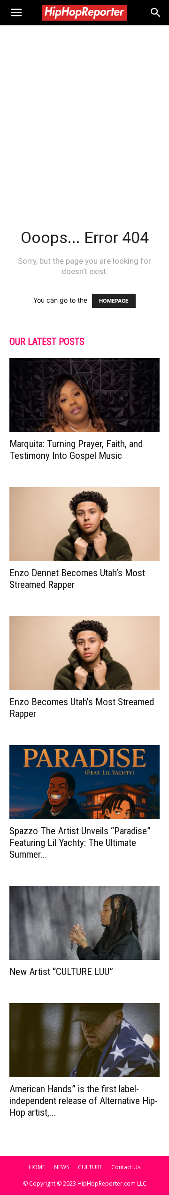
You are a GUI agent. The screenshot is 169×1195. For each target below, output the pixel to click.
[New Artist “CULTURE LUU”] (84, 923)
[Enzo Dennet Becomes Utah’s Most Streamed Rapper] (84, 524)
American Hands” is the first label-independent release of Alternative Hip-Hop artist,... (83, 1100)
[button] (16, 12)
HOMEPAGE (114, 300)
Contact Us (125, 1167)
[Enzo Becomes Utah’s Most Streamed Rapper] (84, 653)
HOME (37, 1167)
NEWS (61, 1167)
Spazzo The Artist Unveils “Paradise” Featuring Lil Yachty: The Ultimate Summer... (80, 842)
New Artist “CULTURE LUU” (61, 971)
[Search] (156, 12)
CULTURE (90, 1167)
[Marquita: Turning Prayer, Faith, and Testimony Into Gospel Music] (84, 395)
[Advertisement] (84, 114)
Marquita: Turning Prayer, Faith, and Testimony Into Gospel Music (76, 449)
